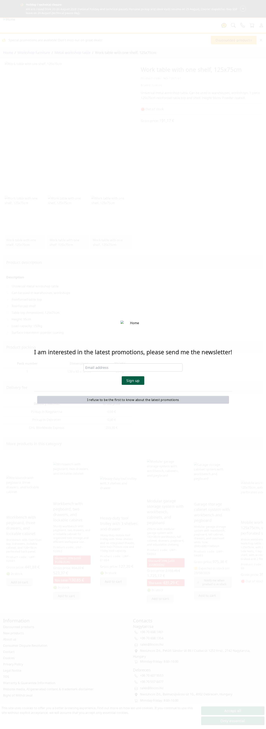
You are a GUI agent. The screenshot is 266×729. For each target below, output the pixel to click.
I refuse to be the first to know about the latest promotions (133, 400)
